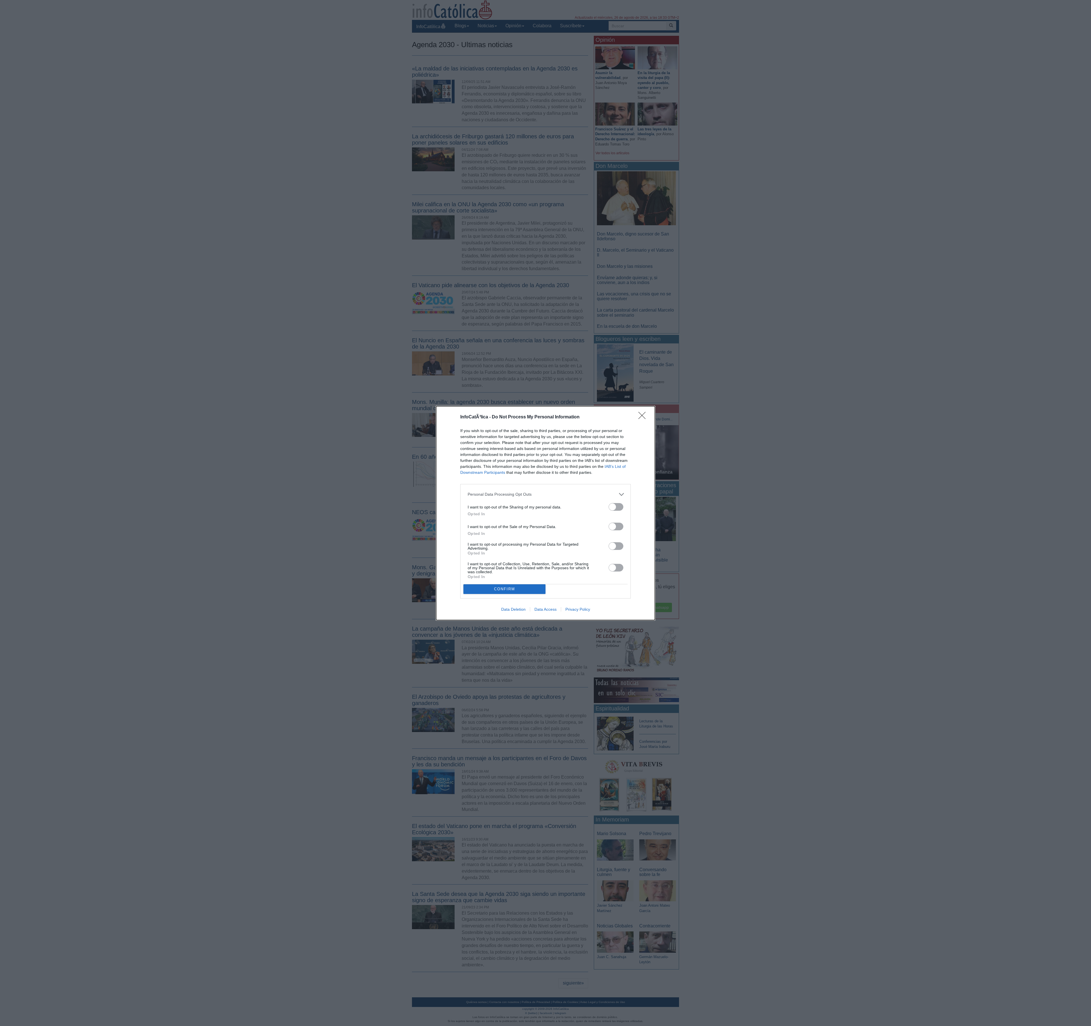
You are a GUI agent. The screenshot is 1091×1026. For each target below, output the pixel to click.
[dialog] (545, 513)
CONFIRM (504, 589)
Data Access (545, 609)
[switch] (616, 507)
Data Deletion (513, 609)
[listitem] (545, 494)
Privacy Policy (577, 609)
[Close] (643, 417)
